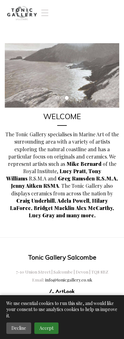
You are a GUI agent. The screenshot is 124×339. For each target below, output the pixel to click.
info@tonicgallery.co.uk (68, 279)
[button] (13, 75)
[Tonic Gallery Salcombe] (22, 13)
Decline (18, 328)
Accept (46, 328)
